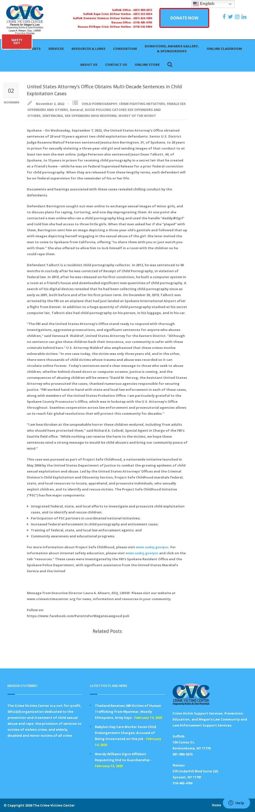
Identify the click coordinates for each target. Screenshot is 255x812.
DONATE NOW (184, 18)
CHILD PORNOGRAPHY (99, 103)
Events (34, 48)
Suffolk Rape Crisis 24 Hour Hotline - (108, 14)
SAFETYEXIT (16, 41)
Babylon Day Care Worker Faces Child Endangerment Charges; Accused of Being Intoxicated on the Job (125, 733)
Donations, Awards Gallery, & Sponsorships (172, 48)
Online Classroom (224, 48)
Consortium (125, 48)
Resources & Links (88, 48)
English (206, 3)
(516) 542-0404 (142, 26)
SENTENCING (52, 115)
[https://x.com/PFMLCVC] (231, 16)
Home (216, 805)
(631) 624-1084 (142, 18)
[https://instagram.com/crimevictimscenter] (238, 16)
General (76, 109)
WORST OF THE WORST (137, 115)
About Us (88, 64)
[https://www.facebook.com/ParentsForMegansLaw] (225, 16)
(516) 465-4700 (142, 22)
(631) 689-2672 (142, 10)
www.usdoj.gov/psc (152, 547)
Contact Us (116, 64)
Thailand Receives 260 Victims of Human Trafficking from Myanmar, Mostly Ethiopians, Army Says (128, 711)
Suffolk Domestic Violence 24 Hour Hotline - (103, 18)
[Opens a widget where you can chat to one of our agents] (236, 803)
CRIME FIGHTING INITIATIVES (142, 103)
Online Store (147, 64)
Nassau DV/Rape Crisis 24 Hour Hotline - (105, 26)
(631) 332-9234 (142, 14)
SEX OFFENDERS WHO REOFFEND (91, 115)
